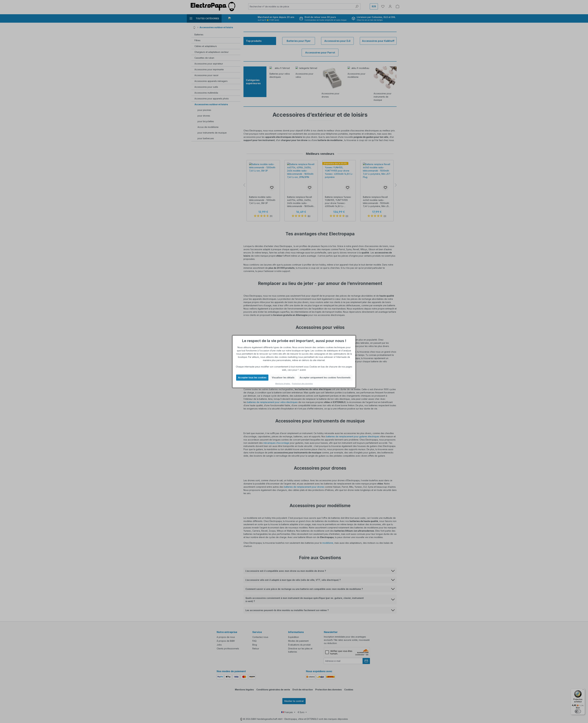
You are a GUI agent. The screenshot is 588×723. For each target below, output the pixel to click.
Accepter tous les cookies (252, 377)
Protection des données (302, 383)
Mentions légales (283, 383)
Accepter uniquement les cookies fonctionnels (325, 377)
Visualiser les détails (283, 377)
